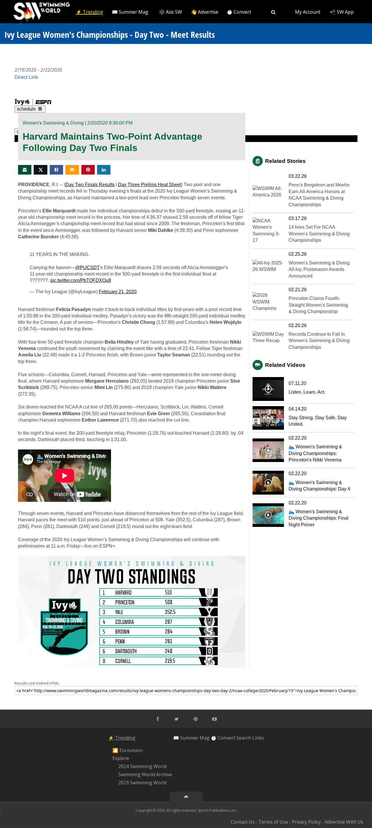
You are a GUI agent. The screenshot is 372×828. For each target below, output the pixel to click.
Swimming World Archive (145, 774)
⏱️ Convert (239, 12)
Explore (120, 758)
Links (258, 738)
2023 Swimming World (142, 782)
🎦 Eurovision (127, 750)
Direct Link (26, 77)
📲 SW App (342, 12)
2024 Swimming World (142, 766)
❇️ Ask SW (170, 12)
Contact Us (243, 822)
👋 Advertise (204, 12)
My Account (307, 12)
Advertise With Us (344, 822)
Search (243, 738)
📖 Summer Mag (130, 12)
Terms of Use (273, 822)
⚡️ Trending (89, 12)
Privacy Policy (306, 822)
